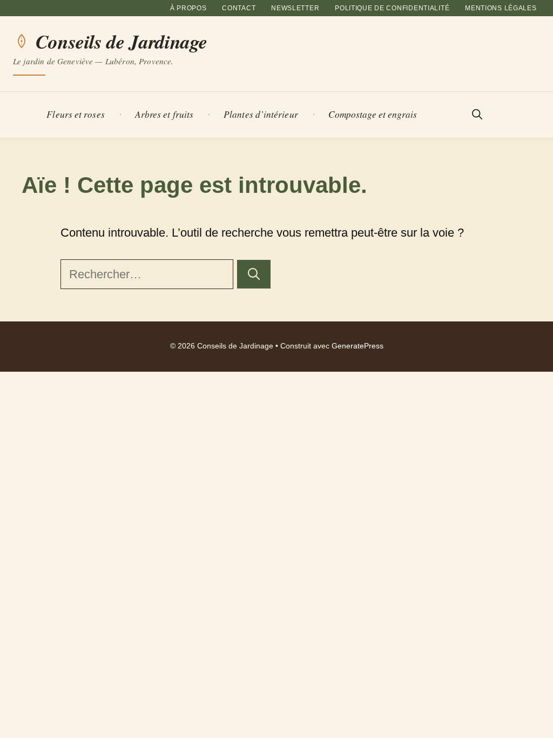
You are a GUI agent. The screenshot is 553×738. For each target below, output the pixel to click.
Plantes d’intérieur (261, 114)
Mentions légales (501, 8)
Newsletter (295, 8)
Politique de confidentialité (392, 8)
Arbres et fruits (164, 114)
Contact (238, 8)
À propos (188, 8)
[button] (477, 115)
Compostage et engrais (372, 114)
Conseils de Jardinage (121, 41)
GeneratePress (357, 346)
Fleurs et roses (75, 114)
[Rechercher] (254, 274)
